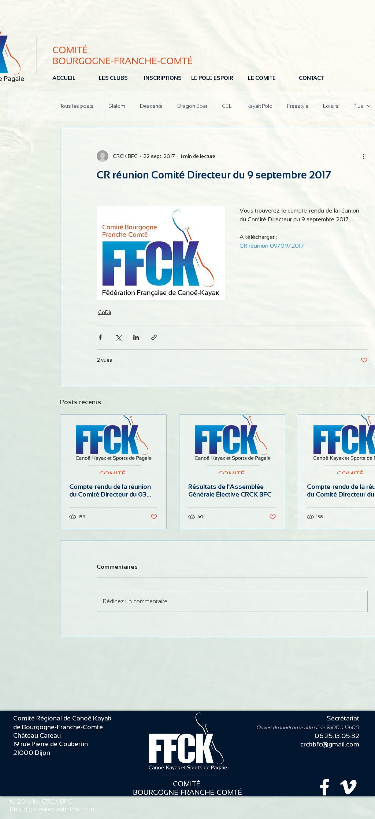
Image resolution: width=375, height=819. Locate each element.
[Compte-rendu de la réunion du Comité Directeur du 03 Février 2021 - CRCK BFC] (113, 444)
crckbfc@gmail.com (329, 744)
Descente (151, 106)
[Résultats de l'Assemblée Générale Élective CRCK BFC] (232, 444)
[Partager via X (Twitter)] (118, 337)
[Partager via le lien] (154, 337)
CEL (227, 106)
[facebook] (324, 787)
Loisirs (331, 106)
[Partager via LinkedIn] (136, 337)
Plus (358, 106)
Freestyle (297, 106)
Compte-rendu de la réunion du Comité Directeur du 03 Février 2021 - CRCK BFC (110, 490)
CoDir (104, 312)
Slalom (116, 106)
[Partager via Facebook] (100, 337)
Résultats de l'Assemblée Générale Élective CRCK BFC (229, 490)
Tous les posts (77, 106)
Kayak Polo (259, 106)
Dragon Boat (192, 106)
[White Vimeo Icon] (348, 787)
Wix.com (82, 809)
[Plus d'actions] (363, 156)
